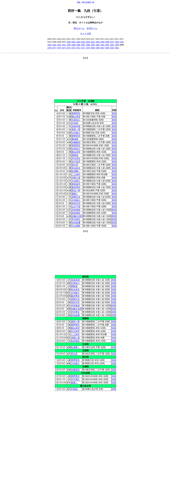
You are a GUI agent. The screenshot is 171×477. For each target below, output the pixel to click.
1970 (88, 48)
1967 (102, 48)
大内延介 (76, 133)
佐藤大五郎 (77, 216)
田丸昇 (75, 165)
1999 (102, 42)
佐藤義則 (76, 142)
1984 (97, 45)
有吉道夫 (76, 168)
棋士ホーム (79, 28)
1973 (73, 48)
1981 (112, 45)
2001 (93, 42)
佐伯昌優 (76, 222)
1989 (73, 45)
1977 (54, 48)
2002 (88, 42)
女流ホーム (92, 28)
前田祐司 (76, 184)
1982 (107, 45)
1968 (97, 48)
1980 (117, 45)
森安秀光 (76, 187)
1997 (112, 42)
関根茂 (75, 155)
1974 (69, 48)
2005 (73, 42)
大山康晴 (76, 226)
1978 (49, 48)
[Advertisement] (85, 78)
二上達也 (76, 174)
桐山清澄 (76, 116)
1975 (64, 48)
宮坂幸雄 (76, 126)
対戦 (114, 113)
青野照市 (76, 113)
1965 (112, 48)
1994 (49, 45)
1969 (93, 48)
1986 (88, 45)
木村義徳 (76, 210)
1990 (69, 45)
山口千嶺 (76, 206)
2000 (97, 42)
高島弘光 (76, 197)
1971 (83, 48)
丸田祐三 (76, 120)
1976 (59, 48)
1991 (64, 45)
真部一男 (76, 129)
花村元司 (76, 203)
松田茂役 (76, 213)
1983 (102, 45)
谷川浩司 (76, 161)
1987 (83, 45)
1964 (117, 48)
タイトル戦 (85, 33)
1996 (117, 42)
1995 (121, 42)
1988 (78, 45)
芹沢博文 (76, 158)
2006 (69, 42)
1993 (54, 45)
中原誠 (75, 123)
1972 (78, 48)
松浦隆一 (76, 171)
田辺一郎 (76, 190)
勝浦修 (75, 139)
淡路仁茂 (76, 177)
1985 (93, 45)
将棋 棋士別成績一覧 (85, 2)
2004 (78, 42)
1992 (59, 45)
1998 (107, 42)
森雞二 (75, 194)
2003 (83, 42)
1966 (107, 48)
